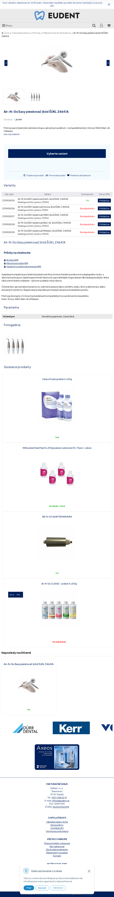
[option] (24, 728)
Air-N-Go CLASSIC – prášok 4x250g (59, 583)
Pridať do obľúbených (80, 175)
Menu (8, 25)
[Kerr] (70, 728)
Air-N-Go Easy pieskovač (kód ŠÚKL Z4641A (29, 664)
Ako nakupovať (57, 846)
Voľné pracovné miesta (57, 831)
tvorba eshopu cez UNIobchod (47, 894)
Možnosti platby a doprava (57, 843)
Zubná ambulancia (21, 32)
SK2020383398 (61, 807)
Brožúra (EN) (12, 260)
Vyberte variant (57, 153)
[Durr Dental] (24, 728)
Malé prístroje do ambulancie (57, 32)
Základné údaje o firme (57, 822)
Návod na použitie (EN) (17, 263)
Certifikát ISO (57, 828)
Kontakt (57, 855)
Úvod (6, 32)
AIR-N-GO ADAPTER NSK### (57, 516)
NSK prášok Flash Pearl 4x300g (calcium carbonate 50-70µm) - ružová (57, 447)
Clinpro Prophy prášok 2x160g (57, 379)
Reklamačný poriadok (57, 852)
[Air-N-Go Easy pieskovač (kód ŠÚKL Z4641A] (57, 63)
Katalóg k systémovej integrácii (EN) (24, 266)
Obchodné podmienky (57, 849)
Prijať (28, 888)
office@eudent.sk (60, 800)
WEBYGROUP (87, 894)
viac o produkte (11, 134)
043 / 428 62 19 (59, 797)
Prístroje (36, 32)
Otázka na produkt (35, 175)
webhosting (66, 894)
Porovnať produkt (57, 175)
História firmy (57, 825)
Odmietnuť (58, 888)
